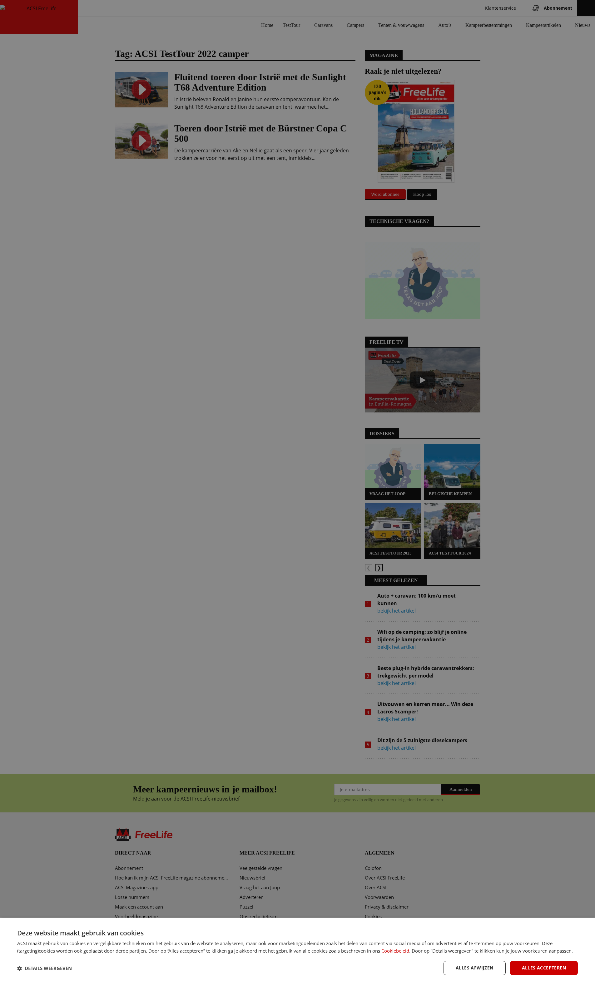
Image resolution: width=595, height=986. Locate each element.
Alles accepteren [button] (544, 968)
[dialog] (297, 952)
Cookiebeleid (395, 951)
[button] (44, 968)
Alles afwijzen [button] (474, 968)
